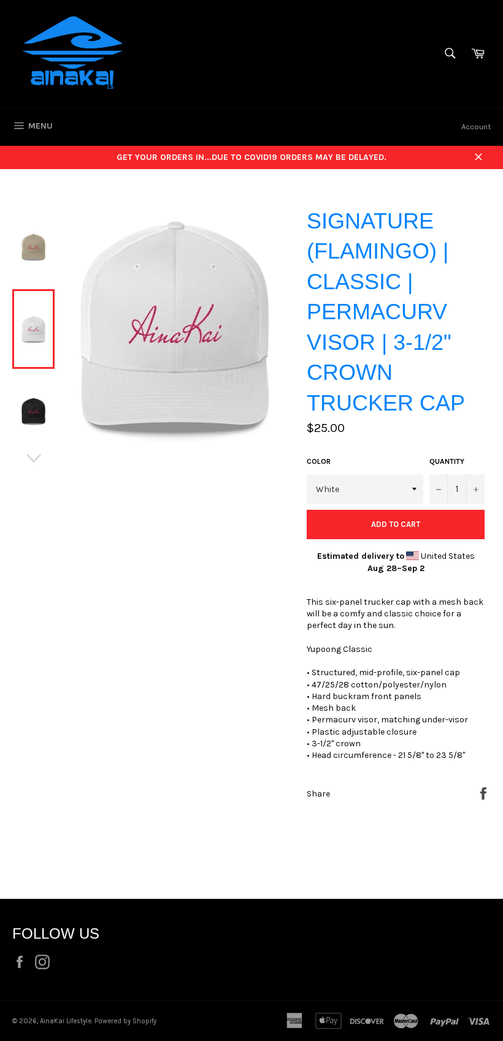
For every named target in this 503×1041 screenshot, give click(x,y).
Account (476, 126)
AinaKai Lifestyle (65, 1021)
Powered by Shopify (125, 1021)
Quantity (446, 461)
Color (319, 461)
